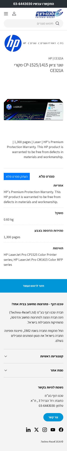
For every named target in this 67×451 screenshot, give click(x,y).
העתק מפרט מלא (17, 176)
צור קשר (53, 417)
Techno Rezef (48, 441)
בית (61, 43)
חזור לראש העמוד (33, 286)
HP (24, 43)
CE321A (58, 58)
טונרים (33, 43)
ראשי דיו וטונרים (48, 43)
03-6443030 (47, 405)
